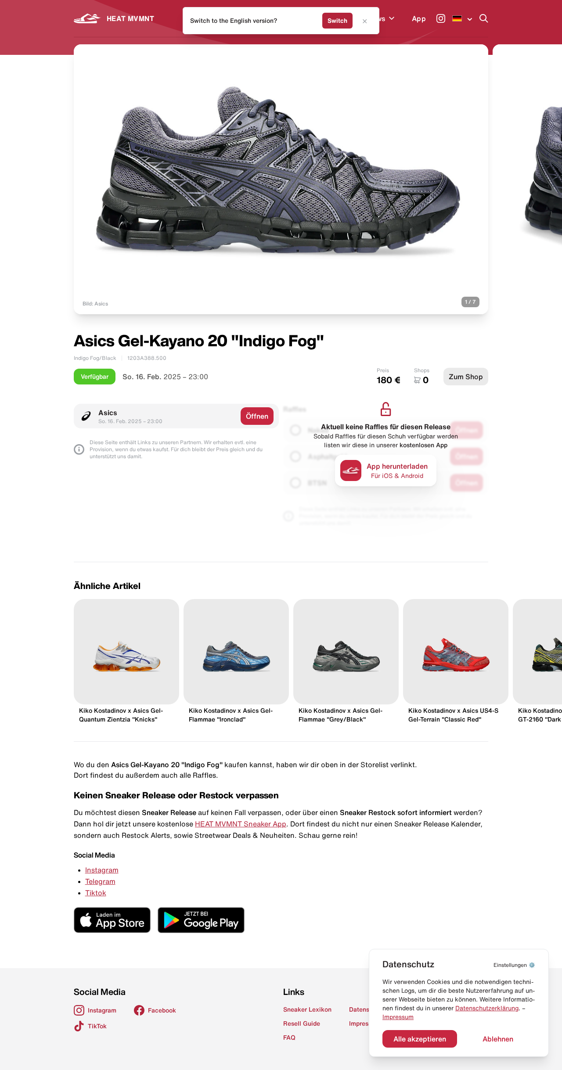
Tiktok (95, 892)
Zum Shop (466, 376)
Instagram (102, 869)
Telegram (100, 881)
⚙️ (514, 965)
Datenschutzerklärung (487, 1008)
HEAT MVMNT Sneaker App (240, 823)
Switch (337, 21)
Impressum (398, 1017)
